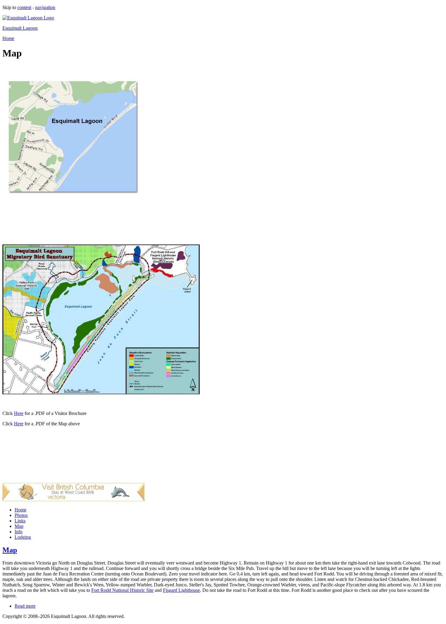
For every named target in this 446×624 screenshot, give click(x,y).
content (24, 7)
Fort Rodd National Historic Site (122, 590)
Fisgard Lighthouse (181, 590)
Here (18, 413)
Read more (25, 606)
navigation (45, 7)
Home (8, 38)
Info (18, 531)
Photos (21, 515)
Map (19, 526)
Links (20, 520)
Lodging (23, 537)
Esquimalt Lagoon (20, 28)
